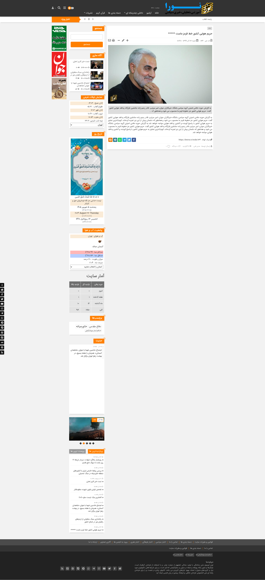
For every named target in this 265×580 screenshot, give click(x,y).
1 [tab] (93, 443)
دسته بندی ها (114, 13)
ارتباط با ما (92, 542)
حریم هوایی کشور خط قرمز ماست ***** (86, 530)
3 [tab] (86, 443)
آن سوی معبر (207, 19)
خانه (157, 13)
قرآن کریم (100, 13)
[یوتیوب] (2, 304)
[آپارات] (2, 332)
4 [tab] (83, 443)
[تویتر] (2, 299)
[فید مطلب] (2, 352)
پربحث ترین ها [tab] (77, 451)
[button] (54, 8)
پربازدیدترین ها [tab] (96, 451)
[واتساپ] (2, 318)
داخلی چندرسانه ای (134, 13)
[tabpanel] (86, 429)
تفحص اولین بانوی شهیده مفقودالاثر (88, 489)
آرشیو (149, 13)
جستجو (87, 44)
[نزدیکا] (2, 347)
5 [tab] (80, 443)
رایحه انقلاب (99, 438)
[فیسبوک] (2, 294)
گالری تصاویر (105, 542)
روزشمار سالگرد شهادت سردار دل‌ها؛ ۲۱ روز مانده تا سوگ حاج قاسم (88, 461)
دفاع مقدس (95, 327)
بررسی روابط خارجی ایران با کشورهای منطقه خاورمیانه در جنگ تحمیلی (88, 472)
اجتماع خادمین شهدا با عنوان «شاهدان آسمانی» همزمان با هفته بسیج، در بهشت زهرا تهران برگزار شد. (86, 353)
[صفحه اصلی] (2, 290)
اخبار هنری (135, 542)
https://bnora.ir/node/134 (190, 139)
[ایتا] (2, 337)
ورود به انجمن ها (120, 542)
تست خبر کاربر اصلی (81, 61)
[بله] (2, 328)
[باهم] (2, 342)
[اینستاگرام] (2, 308)
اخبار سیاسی (161, 542)
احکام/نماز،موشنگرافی (93, 330)
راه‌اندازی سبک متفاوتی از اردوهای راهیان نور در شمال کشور (79, 75)
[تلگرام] (2, 313)
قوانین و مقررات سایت (204, 542)
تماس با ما (173, 542)
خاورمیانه (81, 326)
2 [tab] (90, 443)
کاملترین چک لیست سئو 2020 (90, 497)
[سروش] (2, 323)
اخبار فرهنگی (147, 542)
